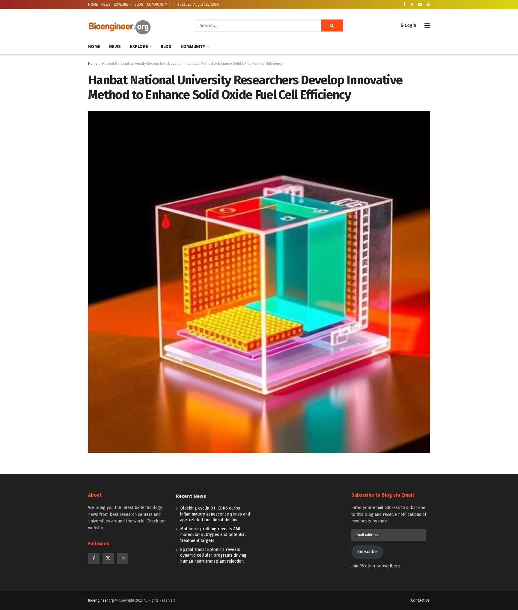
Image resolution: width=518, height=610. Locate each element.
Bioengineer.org (101, 600)
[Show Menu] (427, 25)
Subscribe (367, 551)
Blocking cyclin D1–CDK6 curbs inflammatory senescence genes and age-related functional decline (215, 514)
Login (410, 25)
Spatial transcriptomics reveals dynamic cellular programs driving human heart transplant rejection (213, 555)
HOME (93, 4)
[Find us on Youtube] (420, 5)
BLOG (139, 4)
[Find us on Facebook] (404, 5)
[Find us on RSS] (428, 5)
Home (92, 63)
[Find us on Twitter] (412, 5)
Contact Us (420, 600)
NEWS (106, 4)
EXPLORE (121, 4)
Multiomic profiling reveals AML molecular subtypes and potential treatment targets (213, 534)
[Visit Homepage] (133, 25)
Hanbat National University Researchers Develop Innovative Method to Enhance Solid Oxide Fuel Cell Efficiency (192, 63)
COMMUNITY (157, 4)
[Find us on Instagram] (122, 558)
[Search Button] (332, 25)
